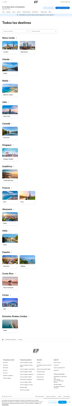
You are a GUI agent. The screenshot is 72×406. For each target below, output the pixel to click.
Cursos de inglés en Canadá (26, 362)
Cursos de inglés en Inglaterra (26, 374)
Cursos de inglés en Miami (26, 382)
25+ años (5, 370)
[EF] (36, 2)
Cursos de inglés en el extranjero (27, 369)
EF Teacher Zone (41, 374)
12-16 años (5, 362)
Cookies (59, 396)
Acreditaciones (40, 379)
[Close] (69, 402)
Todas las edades (7, 378)
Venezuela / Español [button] (8, 396)
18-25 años (5, 367)
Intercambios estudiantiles (26, 379)
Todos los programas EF (59, 367)
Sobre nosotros (57, 362)
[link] (13, 8)
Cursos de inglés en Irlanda (26, 371)
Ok (62, 402)
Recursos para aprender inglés (43, 369)
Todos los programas (24, 389)
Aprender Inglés (23, 387)
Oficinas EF (56, 365)
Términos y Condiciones (51, 396)
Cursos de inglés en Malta (26, 376)
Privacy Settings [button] (66, 396)
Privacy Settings (52, 402)
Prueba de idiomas (41, 371)
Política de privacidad (39, 396)
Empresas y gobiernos (8, 375)
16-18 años (5, 365)
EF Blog (38, 362)
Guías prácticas (40, 376)
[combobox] (15, 31)
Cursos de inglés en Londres (26, 384)
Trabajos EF (56, 370)
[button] (4, 2)
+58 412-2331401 (57, 384)
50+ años (5, 372)
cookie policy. (5, 404)
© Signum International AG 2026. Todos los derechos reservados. (57, 398)
